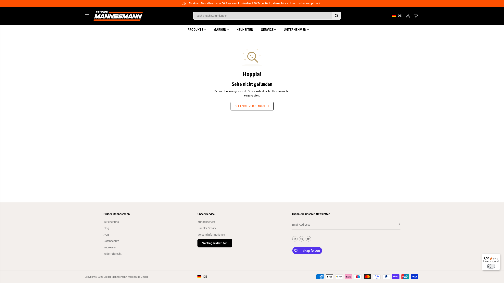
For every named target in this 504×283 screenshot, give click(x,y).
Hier (274, 91)
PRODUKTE (195, 30)
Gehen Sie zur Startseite (252, 106)
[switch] (491, 266)
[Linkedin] (295, 238)
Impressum (110, 247)
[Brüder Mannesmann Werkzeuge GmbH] (118, 16)
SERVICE (267, 30)
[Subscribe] (398, 225)
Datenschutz (111, 241)
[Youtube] (308, 238)
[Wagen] (415, 15)
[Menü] (497, 256)
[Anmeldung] (407, 15)
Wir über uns (111, 221)
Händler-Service (207, 228)
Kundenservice (206, 221)
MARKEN (220, 30)
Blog (106, 228)
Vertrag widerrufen (214, 243)
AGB (106, 234)
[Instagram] (301, 238)
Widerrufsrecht (113, 253)
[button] (87, 16)
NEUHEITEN (244, 30)
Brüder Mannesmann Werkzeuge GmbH (126, 276)
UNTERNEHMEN (295, 30)
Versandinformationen (211, 234)
